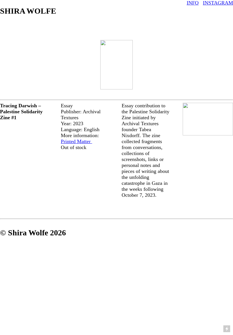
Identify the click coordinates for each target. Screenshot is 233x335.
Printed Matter (76, 141)
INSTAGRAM (218, 3)
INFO (193, 3)
